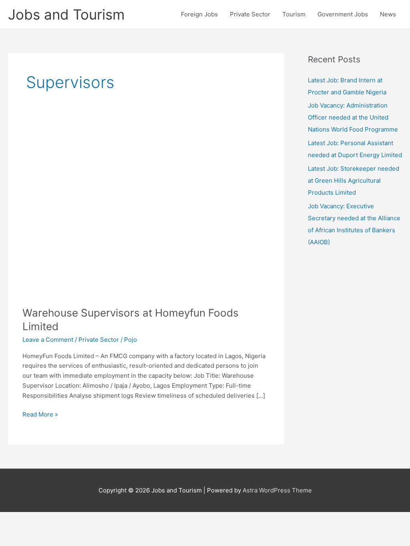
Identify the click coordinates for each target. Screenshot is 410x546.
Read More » (40, 415)
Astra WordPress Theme (277, 490)
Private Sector (250, 14)
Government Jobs (343, 14)
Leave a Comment (47, 339)
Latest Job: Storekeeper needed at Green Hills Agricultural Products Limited (353, 180)
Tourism (293, 14)
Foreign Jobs (199, 14)
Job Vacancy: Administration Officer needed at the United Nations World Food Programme (353, 117)
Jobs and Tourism (66, 14)
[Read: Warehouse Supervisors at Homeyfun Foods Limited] (145, 214)
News (388, 14)
